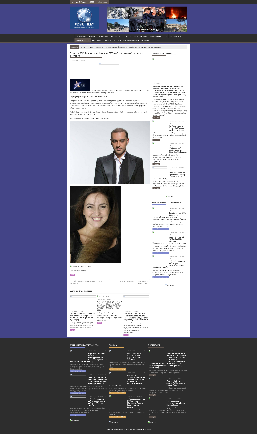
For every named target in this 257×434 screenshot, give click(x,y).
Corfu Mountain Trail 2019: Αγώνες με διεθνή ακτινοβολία (86, 282)
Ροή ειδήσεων (81, 36)
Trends (72, 274)
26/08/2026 (101, 299)
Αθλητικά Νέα (175, 36)
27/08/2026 (74, 311)
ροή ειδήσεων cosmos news (160, 229)
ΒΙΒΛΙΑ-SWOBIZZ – (82, 40)
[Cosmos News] (71, 35)
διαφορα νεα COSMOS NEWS (117, 369)
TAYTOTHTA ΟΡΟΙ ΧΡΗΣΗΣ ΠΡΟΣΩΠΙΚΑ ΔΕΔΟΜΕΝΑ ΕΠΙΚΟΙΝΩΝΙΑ (126, 40)
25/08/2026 (128, 311)
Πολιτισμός (96, 40)
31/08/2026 (131, 351)
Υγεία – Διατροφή (140, 36)
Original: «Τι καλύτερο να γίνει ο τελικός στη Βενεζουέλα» (134, 282)
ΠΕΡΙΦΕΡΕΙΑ (127, 36)
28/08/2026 (131, 373)
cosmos (83, 60)
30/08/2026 (173, 208)
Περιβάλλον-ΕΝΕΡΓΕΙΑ (158, 36)
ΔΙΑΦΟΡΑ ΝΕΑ (103, 36)
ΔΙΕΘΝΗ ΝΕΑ (115, 36)
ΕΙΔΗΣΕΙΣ (92, 36)
